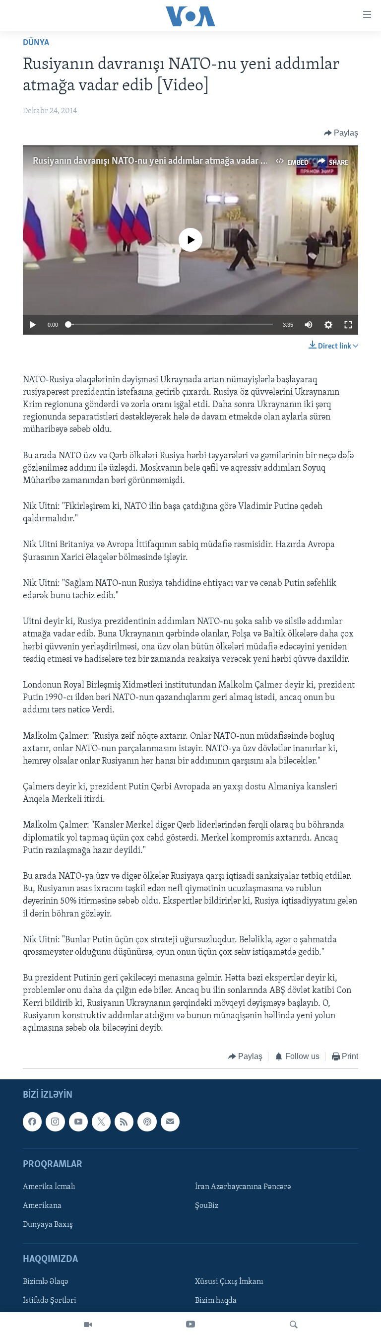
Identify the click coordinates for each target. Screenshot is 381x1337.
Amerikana (42, 1206)
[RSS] (124, 1121)
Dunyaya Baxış (48, 1225)
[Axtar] (294, 1324)
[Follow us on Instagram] (55, 1121)
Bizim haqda (216, 1301)
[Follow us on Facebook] (32, 1121)
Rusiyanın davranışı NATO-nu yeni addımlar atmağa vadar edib (155, 161)
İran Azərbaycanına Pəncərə (243, 1187)
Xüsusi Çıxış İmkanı (229, 1282)
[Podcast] (146, 1121)
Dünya (36, 43)
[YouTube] (190, 1324)
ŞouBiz (206, 1206)
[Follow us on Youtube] (78, 1121)
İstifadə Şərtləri (49, 1301)
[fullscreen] (348, 325)
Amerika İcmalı (49, 1187)
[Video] (88, 1324)
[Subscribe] (170, 1121)
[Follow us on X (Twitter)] (101, 1121)
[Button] (341, 133)
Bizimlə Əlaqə (45, 1282)
